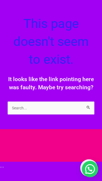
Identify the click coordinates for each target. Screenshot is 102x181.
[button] (90, 169)
